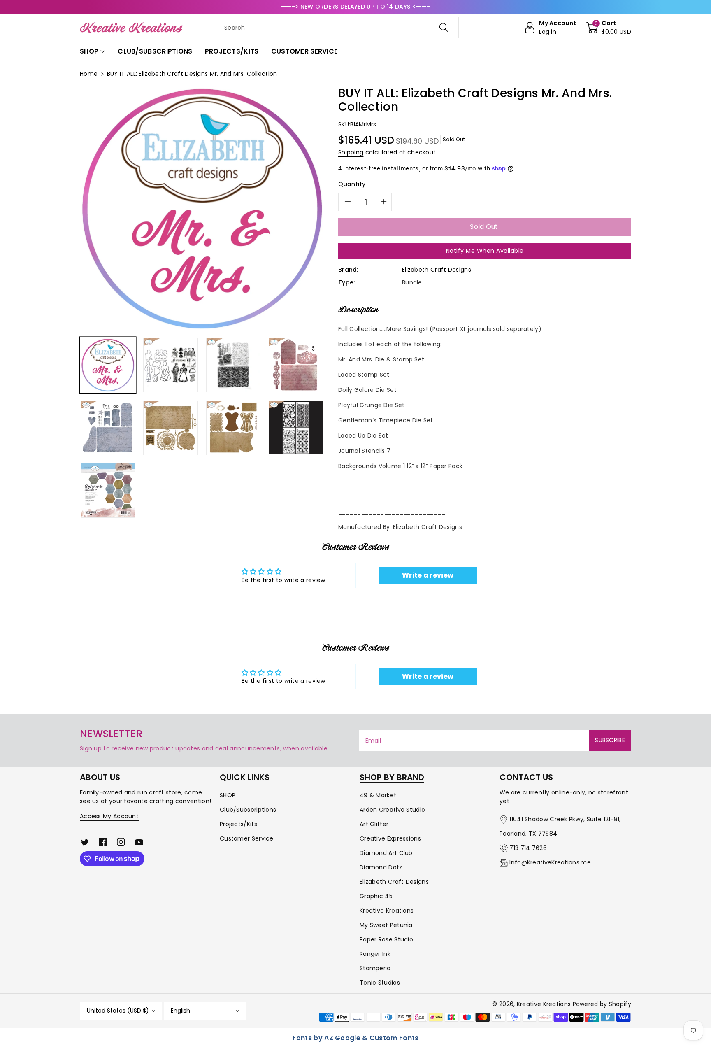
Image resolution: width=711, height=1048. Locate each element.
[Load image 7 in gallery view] (233, 428)
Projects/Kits (238, 824)
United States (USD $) (118, 1010)
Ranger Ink (375, 954)
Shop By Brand (392, 777)
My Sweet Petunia (386, 925)
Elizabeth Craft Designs (436, 269)
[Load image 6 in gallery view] (170, 428)
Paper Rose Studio (386, 939)
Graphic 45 (376, 896)
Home (89, 74)
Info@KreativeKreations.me (550, 862)
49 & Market (378, 795)
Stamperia (375, 968)
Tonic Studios (380, 982)
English (180, 1010)
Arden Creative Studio (392, 810)
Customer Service (247, 838)
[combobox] (338, 27)
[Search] (444, 27)
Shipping (350, 152)
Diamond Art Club (386, 853)
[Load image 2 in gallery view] (170, 365)
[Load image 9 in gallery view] (108, 490)
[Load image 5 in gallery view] (108, 428)
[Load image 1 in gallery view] (108, 365)
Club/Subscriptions (248, 810)
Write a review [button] (427, 575)
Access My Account (109, 816)
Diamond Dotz (381, 867)
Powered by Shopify (602, 1004)
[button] (608, 28)
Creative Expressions (390, 838)
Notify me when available (485, 251)
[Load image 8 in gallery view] (296, 428)
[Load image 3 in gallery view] (233, 365)
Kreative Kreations (387, 910)
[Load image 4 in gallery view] (296, 365)
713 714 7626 (528, 848)
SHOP (227, 795)
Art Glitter (374, 824)
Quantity (352, 184)
